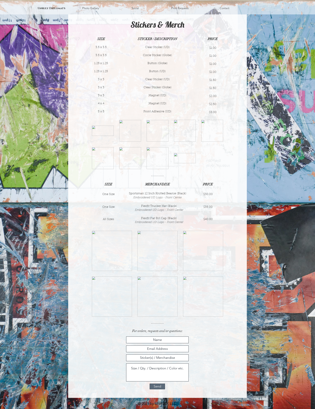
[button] (135, 8)
